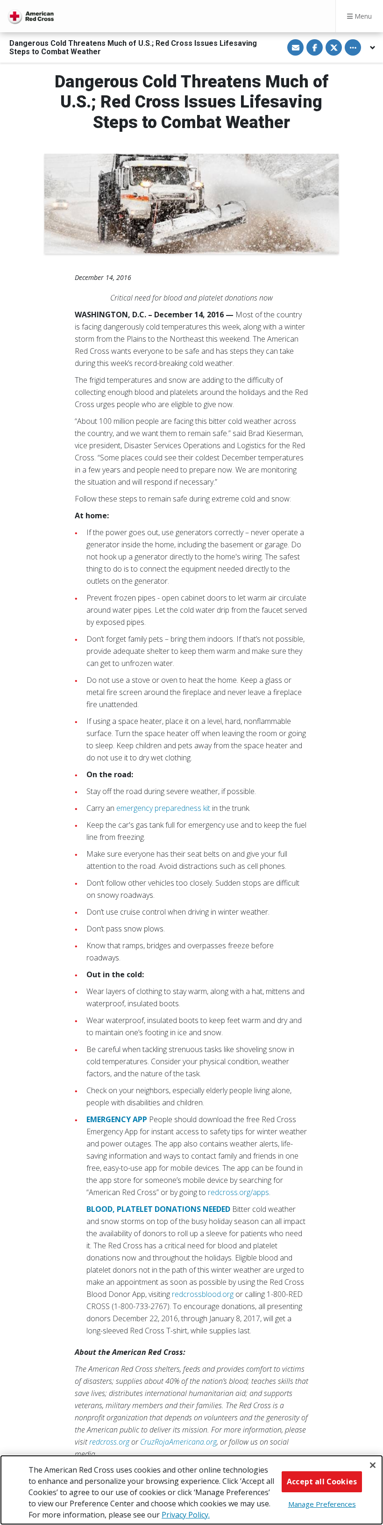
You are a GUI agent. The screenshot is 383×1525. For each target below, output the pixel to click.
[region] (191, 1490)
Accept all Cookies (322, 1481)
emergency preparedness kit (163, 808)
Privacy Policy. (186, 1515)
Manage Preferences (322, 1504)
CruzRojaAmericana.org (178, 1442)
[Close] (372, 1465)
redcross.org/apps (238, 1192)
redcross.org (109, 1442)
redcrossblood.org (203, 1294)
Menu (362, 16)
